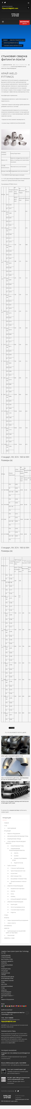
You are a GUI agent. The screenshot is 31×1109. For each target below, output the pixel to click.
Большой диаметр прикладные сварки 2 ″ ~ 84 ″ (7, 995)
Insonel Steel (14, 873)
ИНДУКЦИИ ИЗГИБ (6, 969)
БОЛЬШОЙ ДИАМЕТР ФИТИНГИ (19, 899)
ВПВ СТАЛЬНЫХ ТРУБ (16, 876)
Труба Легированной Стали (18, 871)
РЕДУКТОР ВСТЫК (18, 863)
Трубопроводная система (14, 1012)
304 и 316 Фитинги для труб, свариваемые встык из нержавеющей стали (14, 778)
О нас (5, 825)
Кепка (12, 894)
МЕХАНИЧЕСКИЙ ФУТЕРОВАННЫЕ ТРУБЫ (17, 836)
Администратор (7, 64)
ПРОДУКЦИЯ (7, 831)
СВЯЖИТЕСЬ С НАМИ (9, 938)
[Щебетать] (5, 2)
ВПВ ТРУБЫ (4, 984)
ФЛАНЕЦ (13, 896)
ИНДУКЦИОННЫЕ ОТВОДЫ (14, 839)
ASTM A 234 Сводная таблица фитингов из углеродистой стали (15, 802)
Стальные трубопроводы (17, 868)
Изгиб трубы (14, 904)
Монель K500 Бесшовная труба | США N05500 (13, 1063)
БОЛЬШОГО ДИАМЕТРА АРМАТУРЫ (7, 962)
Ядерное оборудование (13, 833)
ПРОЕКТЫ (6, 917)
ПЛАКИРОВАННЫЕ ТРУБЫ (17, 846)
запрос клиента (11, 923)
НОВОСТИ (6, 928)
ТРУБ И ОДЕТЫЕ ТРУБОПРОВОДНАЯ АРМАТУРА (16, 842)
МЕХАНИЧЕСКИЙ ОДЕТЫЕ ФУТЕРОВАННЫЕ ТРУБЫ (7, 977)
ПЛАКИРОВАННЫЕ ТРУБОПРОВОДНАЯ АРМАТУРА (17, 849)
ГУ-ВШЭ (6, 915)
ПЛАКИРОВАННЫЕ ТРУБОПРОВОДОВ (6, 956)
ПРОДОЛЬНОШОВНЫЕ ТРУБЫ (7, 965)
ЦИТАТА (24, 22)
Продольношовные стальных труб (17, 882)
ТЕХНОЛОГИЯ (10, 935)
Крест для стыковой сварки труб (12, 756)
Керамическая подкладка (17, 888)
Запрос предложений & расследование (17, 920)
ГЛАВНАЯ (6, 823)
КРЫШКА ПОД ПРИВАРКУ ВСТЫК (19, 859)
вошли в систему (14, 810)
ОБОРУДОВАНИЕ (11, 828)
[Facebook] (2, 2)
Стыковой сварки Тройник (18, 909)
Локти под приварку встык (18, 66)
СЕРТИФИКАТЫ (8, 925)
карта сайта (12, 1042)
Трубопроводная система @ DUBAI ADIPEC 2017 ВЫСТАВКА (16, 932)
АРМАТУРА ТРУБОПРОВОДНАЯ (8, 68)
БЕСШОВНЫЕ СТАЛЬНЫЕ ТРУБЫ (19, 878)
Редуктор (13, 912)
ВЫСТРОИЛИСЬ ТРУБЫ (7, 959)
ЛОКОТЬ (16, 853)
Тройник (16, 855)
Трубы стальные (11, 865)
